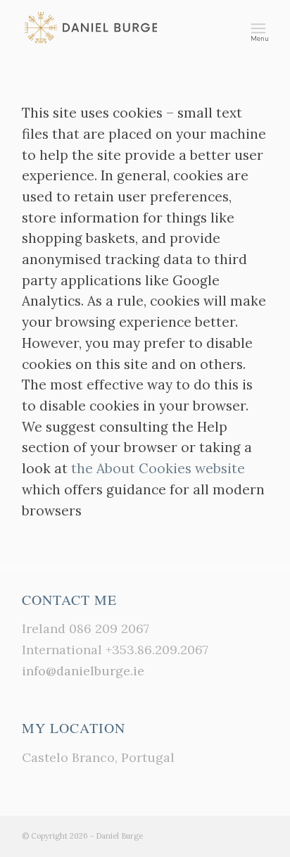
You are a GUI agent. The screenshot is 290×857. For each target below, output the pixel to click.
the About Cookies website (158, 468)
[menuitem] (259, 28)
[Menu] (259, 28)
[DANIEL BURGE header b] (120, 28)
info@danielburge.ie (83, 671)
